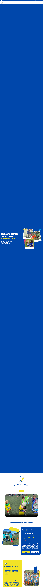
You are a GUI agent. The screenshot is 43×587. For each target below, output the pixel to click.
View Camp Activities (35, 552)
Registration (21, 2)
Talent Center (34, 2)
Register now (40, 0)
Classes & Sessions (27, 2)
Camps (36, 0)
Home (17, 2)
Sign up (22, 491)
